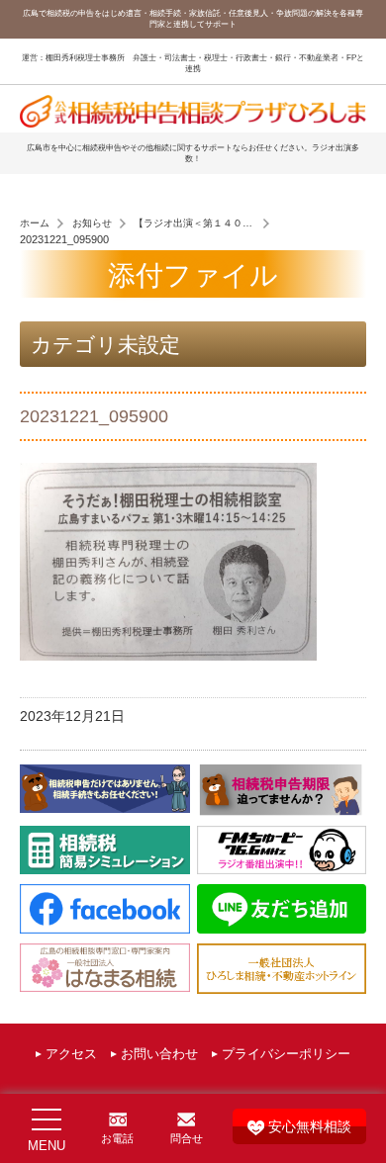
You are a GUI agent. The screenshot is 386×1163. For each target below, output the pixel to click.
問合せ (186, 1138)
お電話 (117, 1138)
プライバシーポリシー (286, 1054)
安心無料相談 (309, 1126)
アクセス (71, 1054)
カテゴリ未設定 (105, 344)
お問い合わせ (159, 1054)
